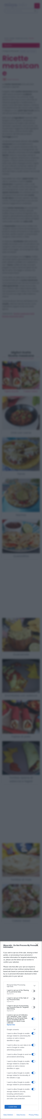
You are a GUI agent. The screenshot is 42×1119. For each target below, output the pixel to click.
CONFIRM (13, 1107)
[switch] (33, 991)
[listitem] (21, 985)
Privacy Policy (34, 1115)
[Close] (38, 945)
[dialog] (21, 1030)
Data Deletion (8, 1115)
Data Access (21, 1115)
